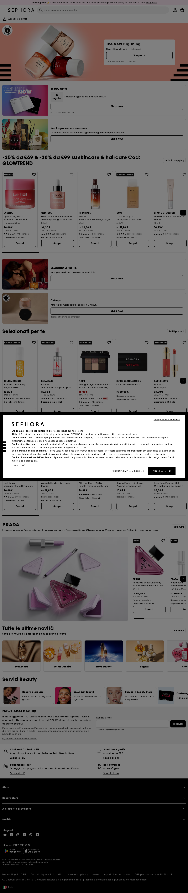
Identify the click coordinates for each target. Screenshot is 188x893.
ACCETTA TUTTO (162, 471)
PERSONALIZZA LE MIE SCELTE (128, 471)
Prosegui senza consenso (167, 419)
